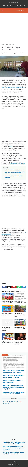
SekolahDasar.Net (16, 464)
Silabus (11, 146)
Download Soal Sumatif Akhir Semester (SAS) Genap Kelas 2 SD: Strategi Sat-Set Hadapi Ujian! (13, 387)
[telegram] (21, 5)
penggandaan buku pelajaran (17, 163)
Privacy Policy (14, 461)
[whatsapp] (24, 5)
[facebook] (11, 5)
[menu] (3, 10)
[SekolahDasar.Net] (14, 2)
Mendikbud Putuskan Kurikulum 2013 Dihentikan (19, 342)
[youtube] (4, 5)
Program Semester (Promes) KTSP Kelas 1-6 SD (7, 342)
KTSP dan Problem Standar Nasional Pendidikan (6, 329)
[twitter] (14, 5)
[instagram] (17, 5)
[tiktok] (7, 5)
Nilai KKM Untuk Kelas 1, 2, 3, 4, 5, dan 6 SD (14, 170)
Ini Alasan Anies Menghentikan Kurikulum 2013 (20, 315)
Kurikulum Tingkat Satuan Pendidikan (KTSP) (13, 87)
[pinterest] (13, 287)
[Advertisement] (14, 28)
